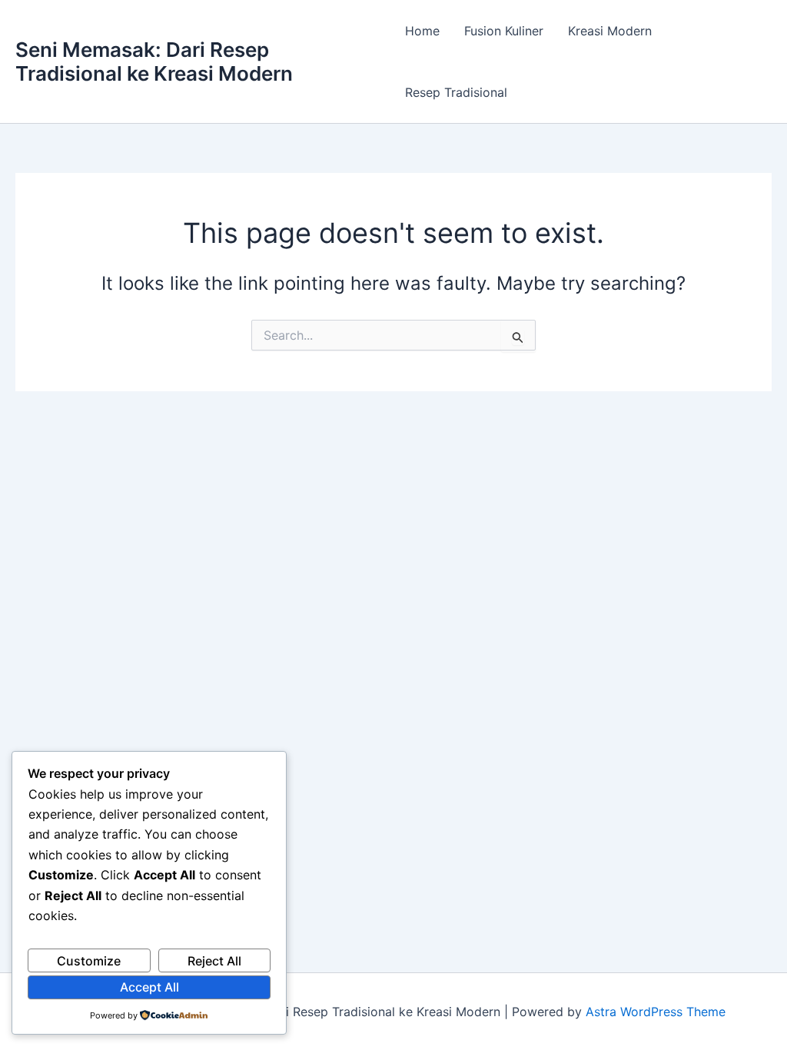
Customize (89, 961)
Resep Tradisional (456, 92)
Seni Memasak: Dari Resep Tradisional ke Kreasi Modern (154, 61)
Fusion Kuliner (503, 30)
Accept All (149, 987)
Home (422, 30)
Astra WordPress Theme (656, 1011)
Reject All (214, 961)
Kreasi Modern (610, 30)
